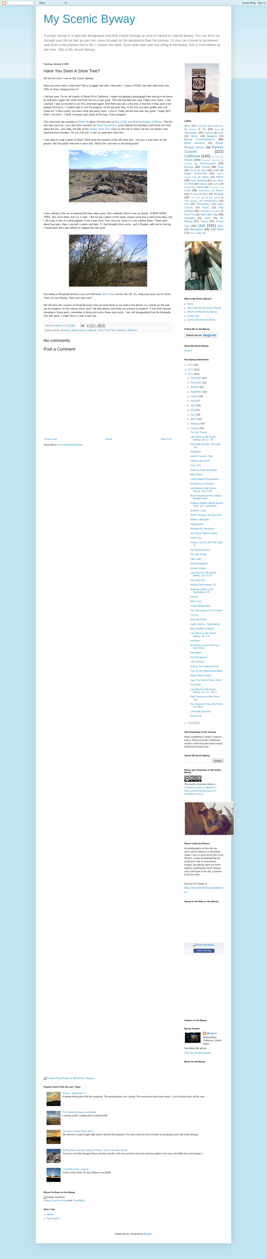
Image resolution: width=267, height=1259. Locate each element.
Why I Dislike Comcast (202, 628)
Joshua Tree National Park (204, 666)
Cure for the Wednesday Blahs (206, 671)
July (193, 400)
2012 (191, 369)
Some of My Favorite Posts (201, 319)
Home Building (198, 180)
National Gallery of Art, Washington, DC (202, 591)
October (195, 387)
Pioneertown (203, 204)
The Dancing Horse (200, 550)
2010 (191, 723)
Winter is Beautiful (199, 519)
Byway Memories (194, 143)
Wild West (132, 330)
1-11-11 (194, 615)
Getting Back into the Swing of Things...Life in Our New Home (95, 1150)
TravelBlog (78, 1200)
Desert (188, 159)
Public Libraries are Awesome (206, 515)
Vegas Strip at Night (200, 675)
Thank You (196, 538)
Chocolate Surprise (200, 711)
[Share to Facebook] (100, 326)
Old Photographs (199, 563)
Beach (194, 136)
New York (195, 198)
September (197, 391)
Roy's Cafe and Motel (127, 121)
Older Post (166, 439)
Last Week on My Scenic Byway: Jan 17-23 (203, 489)
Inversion (195, 640)
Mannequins (204, 190)
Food (203, 170)
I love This (195, 465)
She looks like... (198, 580)
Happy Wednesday (195, 173)
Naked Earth (196, 524)
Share (187, 350)
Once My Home (198, 619)
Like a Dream (197, 661)
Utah (202, 225)
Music (205, 194)
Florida (193, 170)
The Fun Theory (198, 432)
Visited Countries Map (55, 1200)
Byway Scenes (79, 330)
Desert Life (196, 716)
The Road (195, 684)
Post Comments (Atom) (70, 444)
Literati (187, 187)
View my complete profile (197, 1052)
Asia (217, 129)
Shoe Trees (108, 294)
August (195, 396)
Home (109, 439)
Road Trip (189, 214)
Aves (220, 132)
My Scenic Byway (89, 18)
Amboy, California (152, 121)
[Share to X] (96, 326)
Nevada (218, 193)
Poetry (205, 207)
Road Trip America (107, 125)
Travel (100, 330)
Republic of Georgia (210, 211)
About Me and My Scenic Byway (204, 308)
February (196, 423)
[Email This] (88, 326)
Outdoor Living (198, 510)
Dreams (188, 163)
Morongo (193, 194)
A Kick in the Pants (200, 461)
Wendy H (212, 1033)
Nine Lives (196, 601)
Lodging (199, 187)
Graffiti (216, 170)
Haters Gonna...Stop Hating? (205, 624)
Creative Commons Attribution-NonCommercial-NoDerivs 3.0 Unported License (200, 791)
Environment (208, 163)
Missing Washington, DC (203, 584)
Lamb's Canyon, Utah (201, 456)
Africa (187, 125)
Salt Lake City (209, 214)
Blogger (148, 1234)
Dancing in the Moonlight (203, 470)
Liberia (203, 184)
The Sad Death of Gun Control (206, 610)
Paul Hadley (53, 1218)
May (193, 410)
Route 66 (83, 121)
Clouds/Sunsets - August (76, 1169)
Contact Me (193, 316)
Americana (202, 126)
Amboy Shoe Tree (99, 129)
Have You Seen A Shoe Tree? (206, 680)
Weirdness (121, 330)
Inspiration (195, 652)
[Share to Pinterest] (103, 326)
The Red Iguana (198, 657)
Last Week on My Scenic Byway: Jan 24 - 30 (203, 438)
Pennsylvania (210, 201)
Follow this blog (204, 950)
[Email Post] (82, 325)
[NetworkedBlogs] (204, 944)
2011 (191, 374)
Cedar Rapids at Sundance (204, 479)
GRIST (50, 1214)
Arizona (192, 129)
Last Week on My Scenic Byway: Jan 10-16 (203, 574)
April (193, 414)
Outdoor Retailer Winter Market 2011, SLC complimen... (206, 504)
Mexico (219, 190)
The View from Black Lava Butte (79, 1112)
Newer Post (51, 439)
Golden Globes (198, 568)
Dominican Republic (211, 160)
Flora (220, 167)
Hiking (205, 177)
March (194, 419)
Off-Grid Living (212, 197)
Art (204, 129)
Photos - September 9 (74, 1093)
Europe (188, 166)
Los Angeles (214, 187)
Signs (207, 218)
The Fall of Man (198, 554)
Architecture (217, 126)
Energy (194, 596)
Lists (215, 184)
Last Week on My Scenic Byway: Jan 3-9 (203, 634)
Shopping (189, 218)
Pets (186, 204)
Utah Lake (195, 559)
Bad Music (195, 451)
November (196, 382)
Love (187, 190)
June (193, 405)
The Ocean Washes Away (203, 533)
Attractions (65, 330)
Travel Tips (109, 330)
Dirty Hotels (196, 474)
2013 (191, 364)
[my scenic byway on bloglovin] (201, 337)
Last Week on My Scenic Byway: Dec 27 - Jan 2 (203, 690)
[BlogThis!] (92, 326)
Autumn (209, 132)
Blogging (212, 136)
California (91, 330)
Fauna (206, 166)
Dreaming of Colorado (202, 483)
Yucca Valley (196, 233)
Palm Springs (191, 201)
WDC (220, 226)
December (215, 157)
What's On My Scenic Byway (202, 311)
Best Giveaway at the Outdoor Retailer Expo (206, 497)
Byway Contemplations (199, 139)
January (195, 428)
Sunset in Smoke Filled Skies (78, 1131)
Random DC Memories (202, 528)
